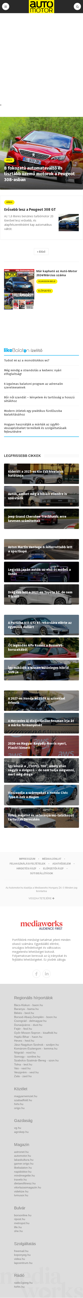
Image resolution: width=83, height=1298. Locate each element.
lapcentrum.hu (23, 1262)
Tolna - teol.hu (23, 1064)
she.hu (18, 1231)
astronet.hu (21, 1151)
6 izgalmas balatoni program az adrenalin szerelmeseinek (33, 385)
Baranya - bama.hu (26, 1008)
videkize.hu (21, 1191)
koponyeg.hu (22, 1254)
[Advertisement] (41, 59)
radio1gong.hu (23, 1282)
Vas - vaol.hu (22, 1068)
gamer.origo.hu (23, 1163)
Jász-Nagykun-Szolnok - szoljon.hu (36, 1044)
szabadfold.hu (23, 1100)
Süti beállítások (41, 873)
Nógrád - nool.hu (25, 1052)
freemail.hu (21, 1251)
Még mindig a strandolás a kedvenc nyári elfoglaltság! (32, 372)
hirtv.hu (18, 1104)
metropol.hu (21, 1223)
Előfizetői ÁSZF (53, 868)
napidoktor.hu (22, 1171)
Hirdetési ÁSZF (26, 868)
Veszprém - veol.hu (26, 1072)
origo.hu (19, 1108)
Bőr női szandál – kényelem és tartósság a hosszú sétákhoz (39, 399)
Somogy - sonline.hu (27, 1056)
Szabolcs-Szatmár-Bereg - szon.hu (36, 1060)
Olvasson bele (46, 281)
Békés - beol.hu (24, 1013)
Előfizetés (44, 291)
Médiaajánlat (51, 858)
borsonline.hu (22, 1215)
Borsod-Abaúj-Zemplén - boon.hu (35, 1017)
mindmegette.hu (24, 1175)
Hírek (9, 202)
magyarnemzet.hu (25, 1096)
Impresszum (27, 858)
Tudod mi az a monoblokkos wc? (26, 360)
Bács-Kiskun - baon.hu (28, 1005)
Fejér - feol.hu (23, 1028)
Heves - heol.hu (24, 1040)
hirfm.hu (19, 1286)
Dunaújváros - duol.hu (28, 1024)
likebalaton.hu (23, 1167)
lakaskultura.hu (23, 1159)
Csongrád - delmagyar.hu (30, 1020)
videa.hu (19, 1258)
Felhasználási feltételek (28, 863)
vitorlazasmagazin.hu (27, 1187)
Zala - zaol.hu (23, 1076)
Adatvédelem (61, 863)
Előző (42, 251)
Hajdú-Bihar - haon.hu (28, 1036)
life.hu (18, 1227)
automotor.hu (22, 1155)
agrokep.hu (21, 1131)
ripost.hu (19, 1219)
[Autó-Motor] (41, 6)
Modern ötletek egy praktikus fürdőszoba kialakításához (33, 412)
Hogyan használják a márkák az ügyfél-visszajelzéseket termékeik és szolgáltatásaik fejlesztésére (35, 428)
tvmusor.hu (21, 1195)
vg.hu (17, 1127)
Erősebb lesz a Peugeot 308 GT (30, 209)
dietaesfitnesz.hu (25, 1183)
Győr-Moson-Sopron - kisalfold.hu (35, 1032)
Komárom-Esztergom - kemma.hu (35, 1048)
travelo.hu (20, 1179)
